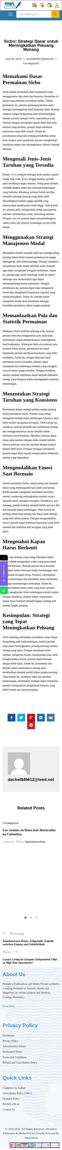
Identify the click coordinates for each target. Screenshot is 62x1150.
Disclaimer (8, 1035)
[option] (31, 832)
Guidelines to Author (14, 1087)
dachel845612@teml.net (40, 58)
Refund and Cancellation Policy (20, 1062)
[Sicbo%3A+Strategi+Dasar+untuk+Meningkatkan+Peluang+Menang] (21, 717)
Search (55, 14)
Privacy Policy (10, 1040)
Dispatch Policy (11, 1098)
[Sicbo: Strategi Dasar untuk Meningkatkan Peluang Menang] (11, 717)
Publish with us (11, 1104)
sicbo (13, 174)
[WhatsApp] (4, 590)
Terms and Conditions (15, 1057)
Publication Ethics (12, 1051)
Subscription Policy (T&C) (17, 1093)
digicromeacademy (35, 841)
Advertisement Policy (14, 1046)
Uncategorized (31, 63)
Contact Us (9, 1109)
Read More (9, 1006)
